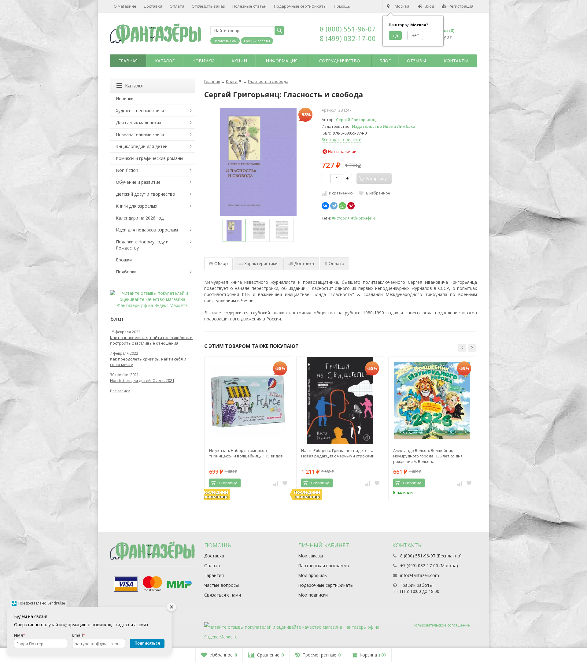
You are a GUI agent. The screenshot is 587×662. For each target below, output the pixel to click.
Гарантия (214, 575)
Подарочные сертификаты (300, 6)
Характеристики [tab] (261, 263)
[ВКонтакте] (325, 205)
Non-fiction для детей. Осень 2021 (142, 380)
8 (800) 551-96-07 (348, 28)
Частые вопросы (221, 585)
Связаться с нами (222, 595)
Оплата (177, 6)
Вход (429, 6)
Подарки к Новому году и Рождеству (142, 245)
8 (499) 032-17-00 (348, 38)
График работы (257, 41)
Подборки (126, 272)
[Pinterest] (351, 205)
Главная (128, 61)
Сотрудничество (339, 61)
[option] (234, 230)
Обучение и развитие (138, 182)
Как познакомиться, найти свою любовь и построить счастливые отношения (151, 340)
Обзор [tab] (221, 263)
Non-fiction (127, 170)
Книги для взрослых (136, 206)
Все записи (120, 391)
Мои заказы (310, 556)
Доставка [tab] (304, 263)
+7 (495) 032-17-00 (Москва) (429, 565)
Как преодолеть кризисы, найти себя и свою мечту (148, 361)
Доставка (153, 6)
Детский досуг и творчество (145, 194)
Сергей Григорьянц (356, 119)
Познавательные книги (140, 134)
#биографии (363, 218)
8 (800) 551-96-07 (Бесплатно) (431, 556)
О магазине (125, 6)
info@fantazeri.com (419, 575)
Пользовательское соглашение (441, 625)
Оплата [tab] (336, 263)
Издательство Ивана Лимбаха (383, 126)
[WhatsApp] (342, 205)
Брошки (124, 260)
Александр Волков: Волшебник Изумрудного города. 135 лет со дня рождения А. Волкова (428, 456)
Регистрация (461, 6)
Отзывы (416, 61)
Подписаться (147, 643)
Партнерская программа (323, 565)
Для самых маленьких (138, 122)
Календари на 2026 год (140, 218)
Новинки (203, 61)
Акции (239, 61)
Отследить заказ (208, 6)
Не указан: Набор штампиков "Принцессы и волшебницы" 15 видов (246, 453)
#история (340, 218)
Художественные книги (140, 110)
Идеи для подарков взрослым (147, 230)
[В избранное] (285, 483)
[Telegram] (334, 205)
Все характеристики (341, 139)
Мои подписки (313, 595)
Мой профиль (312, 575)
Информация (281, 61)
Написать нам (225, 41)
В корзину (227, 483)
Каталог (165, 61)
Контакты (456, 61)
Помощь (342, 6)
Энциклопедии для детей (142, 146)
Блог (385, 61)
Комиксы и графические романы (149, 158)
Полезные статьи (249, 6)
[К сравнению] (275, 483)
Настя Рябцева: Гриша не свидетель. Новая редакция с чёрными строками (338, 453)
